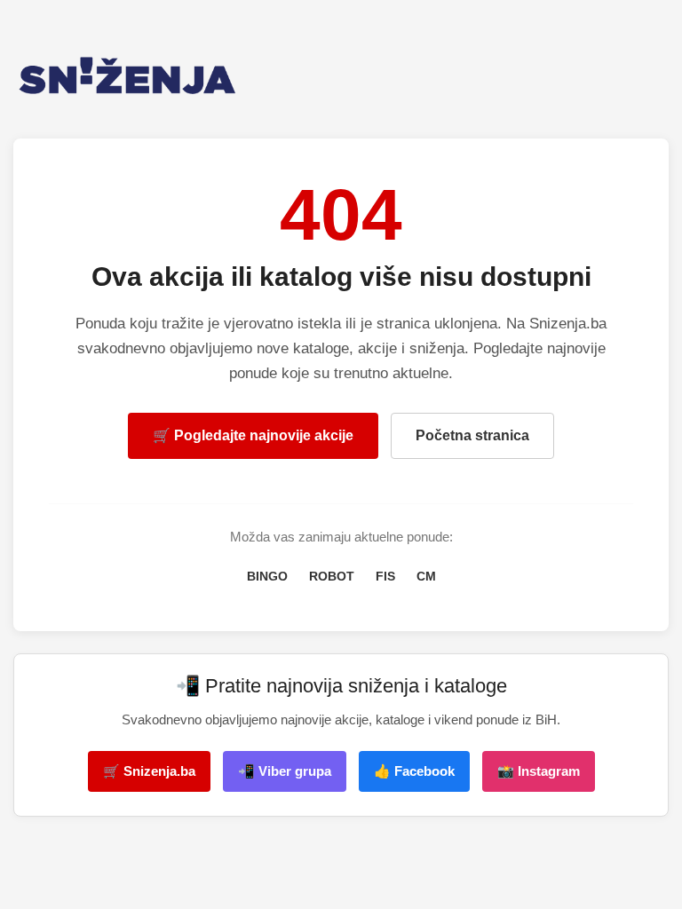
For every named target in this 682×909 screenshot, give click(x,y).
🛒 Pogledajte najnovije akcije (253, 435)
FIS (385, 576)
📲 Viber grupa (284, 771)
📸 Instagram (538, 771)
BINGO (267, 576)
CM (426, 576)
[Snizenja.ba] (341, 76)
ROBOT (331, 576)
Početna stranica (472, 435)
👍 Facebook (414, 771)
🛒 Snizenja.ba (149, 771)
